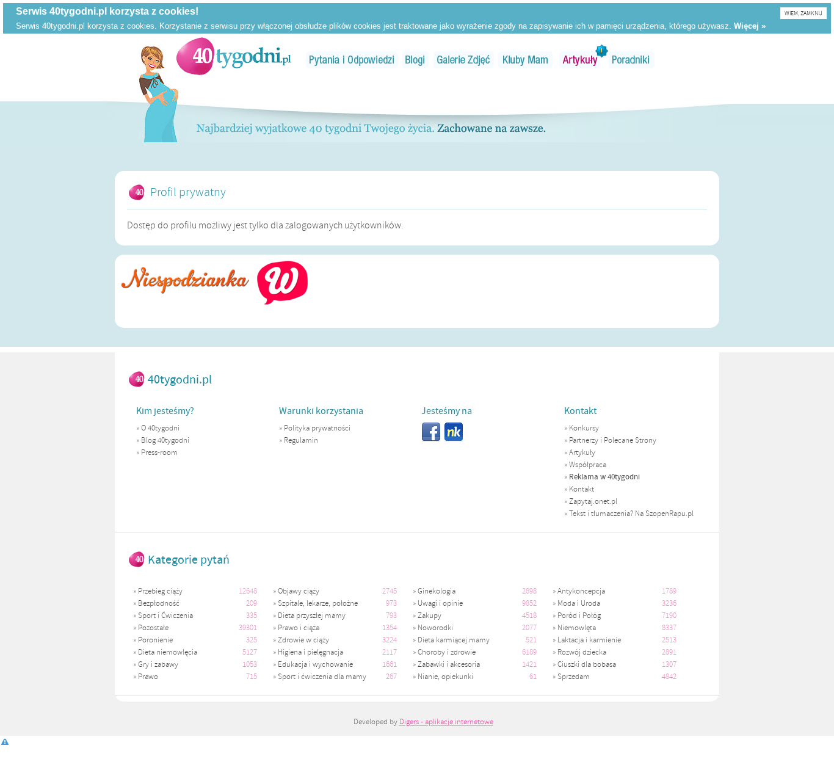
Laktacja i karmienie (589, 640)
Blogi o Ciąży (415, 59)
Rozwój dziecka (581, 652)
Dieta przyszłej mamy (312, 615)
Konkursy (584, 428)
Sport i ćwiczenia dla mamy (322, 676)
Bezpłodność (158, 603)
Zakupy (429, 615)
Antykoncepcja (581, 591)
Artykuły (580, 59)
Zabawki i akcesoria (449, 664)
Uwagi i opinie (440, 603)
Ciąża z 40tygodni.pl (234, 56)
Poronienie (155, 640)
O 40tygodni (160, 428)
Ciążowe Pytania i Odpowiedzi (352, 59)
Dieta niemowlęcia (167, 652)
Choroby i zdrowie (447, 652)
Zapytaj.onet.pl (593, 501)
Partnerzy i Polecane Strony (612, 440)
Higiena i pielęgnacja (310, 652)
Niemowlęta (576, 628)
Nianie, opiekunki (445, 676)
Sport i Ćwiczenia (165, 615)
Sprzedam (573, 676)
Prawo (148, 676)
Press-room (159, 452)
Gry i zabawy (158, 664)
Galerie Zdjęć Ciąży (463, 59)
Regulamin (301, 440)
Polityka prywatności (317, 428)
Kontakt (581, 489)
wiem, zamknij (803, 13)
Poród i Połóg (579, 615)
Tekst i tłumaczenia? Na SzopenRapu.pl (631, 513)
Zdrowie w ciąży (303, 640)
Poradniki (632, 59)
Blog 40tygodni (165, 440)
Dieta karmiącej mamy (454, 640)
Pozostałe (153, 628)
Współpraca (587, 465)
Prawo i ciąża (298, 628)
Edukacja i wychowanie (315, 664)
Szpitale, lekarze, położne (318, 603)
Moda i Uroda (578, 603)
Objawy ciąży (298, 591)
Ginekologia (436, 591)
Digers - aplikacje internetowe (446, 722)
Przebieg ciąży (160, 591)
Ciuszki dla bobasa (586, 664)
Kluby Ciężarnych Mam (525, 59)
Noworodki (435, 628)
